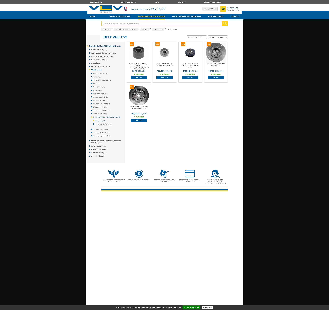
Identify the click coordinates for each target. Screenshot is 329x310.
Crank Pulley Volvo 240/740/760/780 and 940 (164, 64)
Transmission (98, 153)
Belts (96, 84)
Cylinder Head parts (101, 104)
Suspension (98, 146)
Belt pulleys (100, 121)
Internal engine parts (101, 136)
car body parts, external (103, 53)
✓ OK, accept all (191, 307)
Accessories (98, 156)
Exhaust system (100, 114)
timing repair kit (100, 97)
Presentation (96, 2)
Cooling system (100, 94)
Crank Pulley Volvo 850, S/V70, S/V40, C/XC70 (139, 107)
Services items (99, 60)
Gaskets (97, 90)
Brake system (99, 50)
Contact (181, 2)
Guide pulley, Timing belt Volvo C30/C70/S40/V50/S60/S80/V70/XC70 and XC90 (139, 66)
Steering (96, 63)
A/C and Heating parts (102, 56)
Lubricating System (102, 110)
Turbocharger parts (101, 132)
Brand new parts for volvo (151, 16)
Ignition (97, 77)
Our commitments (128, 2)
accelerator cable (100, 100)
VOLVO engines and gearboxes (186, 16)
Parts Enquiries (215, 16)
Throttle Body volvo (101, 129)
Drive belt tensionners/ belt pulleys (106, 117)
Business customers (212, 2)
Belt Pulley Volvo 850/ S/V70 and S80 (216, 64)
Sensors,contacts (100, 73)
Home (92, 16)
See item (138, 77)
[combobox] (197, 37)
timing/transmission (102, 80)
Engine (96, 70)
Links (157, 2)
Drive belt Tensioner (103, 124)
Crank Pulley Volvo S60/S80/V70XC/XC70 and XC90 (190, 65)
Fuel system (99, 87)
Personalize (207, 307)
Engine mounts (100, 107)
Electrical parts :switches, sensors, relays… (106, 142)
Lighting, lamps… (100, 66)
